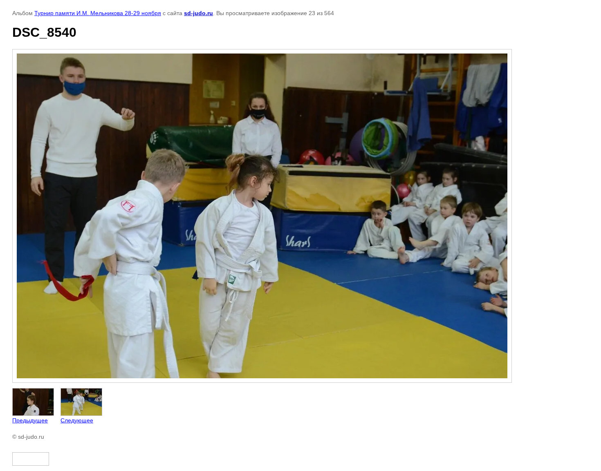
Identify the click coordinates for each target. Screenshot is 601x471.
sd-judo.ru (198, 13)
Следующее (77, 420)
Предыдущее (30, 420)
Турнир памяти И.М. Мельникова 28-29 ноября (97, 13)
